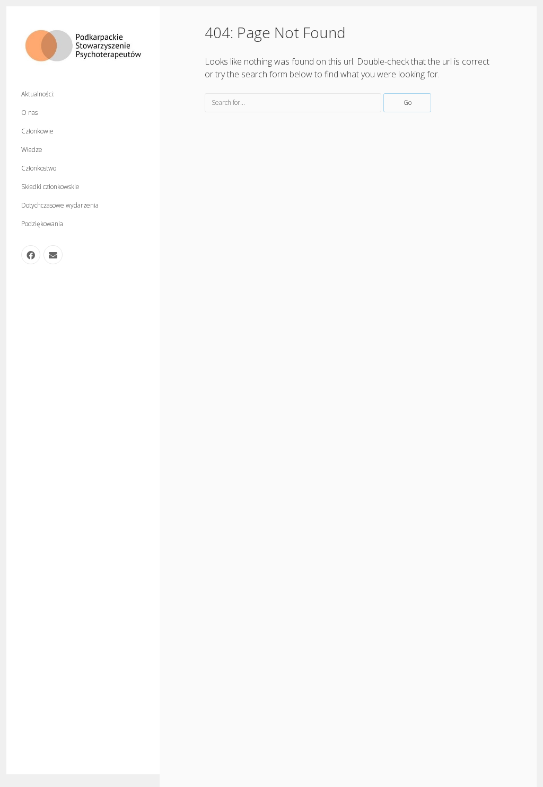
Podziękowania (42, 223)
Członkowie (37, 131)
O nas (29, 112)
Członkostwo (38, 168)
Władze (31, 149)
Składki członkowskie (50, 186)
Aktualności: (38, 94)
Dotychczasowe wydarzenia (60, 205)
